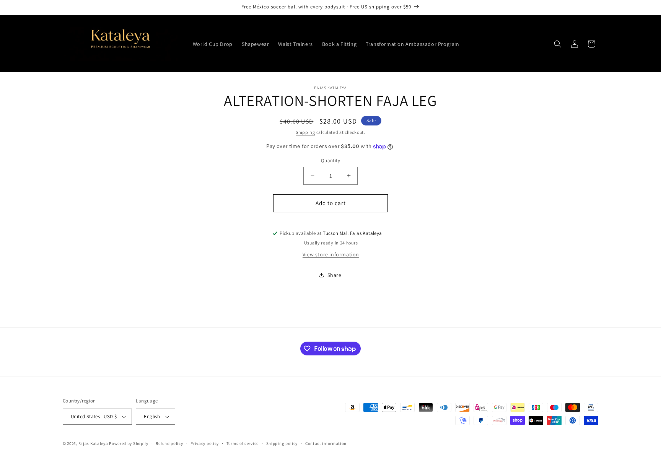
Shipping (305, 132)
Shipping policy (282, 443)
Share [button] (334, 275)
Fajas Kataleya (93, 443)
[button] (557, 44)
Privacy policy (204, 443)
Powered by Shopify (128, 443)
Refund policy (169, 443)
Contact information (326, 443)
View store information (331, 254)
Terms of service (242, 443)
